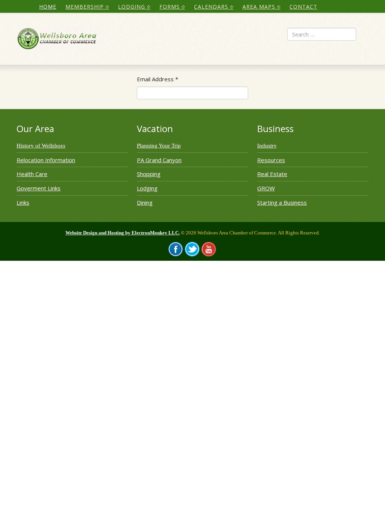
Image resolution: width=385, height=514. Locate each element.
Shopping (149, 174)
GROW (266, 188)
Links (23, 202)
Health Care (32, 174)
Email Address (157, 79)
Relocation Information (46, 160)
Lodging (147, 188)
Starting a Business (282, 202)
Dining (145, 202)
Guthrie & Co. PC (65, 39)
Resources (271, 160)
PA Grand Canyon (159, 160)
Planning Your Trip (159, 146)
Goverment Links (39, 188)
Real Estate (272, 174)
